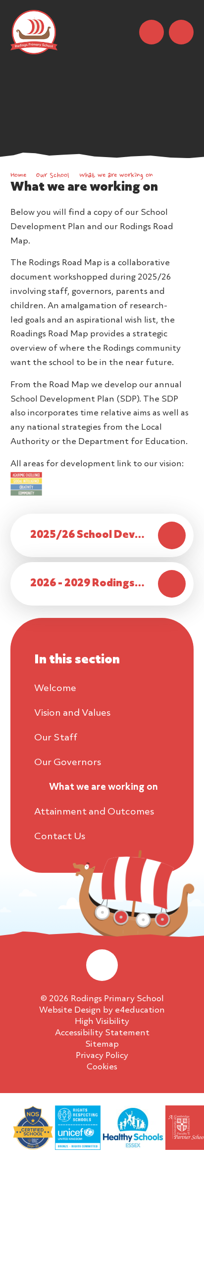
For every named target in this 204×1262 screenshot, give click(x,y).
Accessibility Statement (102, 1033)
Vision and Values (72, 713)
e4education (140, 1010)
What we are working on (116, 175)
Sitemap (102, 1044)
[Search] (151, 32)
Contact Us (59, 837)
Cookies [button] (102, 1067)
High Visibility (102, 1022)
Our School (52, 175)
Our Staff (55, 738)
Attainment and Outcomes (94, 812)
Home (18, 175)
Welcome (55, 688)
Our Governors (67, 763)
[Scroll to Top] (102, 965)
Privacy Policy (102, 1056)
